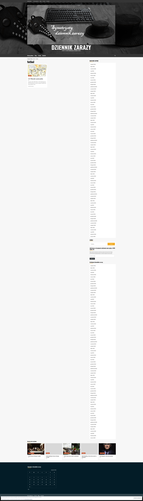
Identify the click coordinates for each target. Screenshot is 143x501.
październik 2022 (93, 167)
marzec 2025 (92, 102)
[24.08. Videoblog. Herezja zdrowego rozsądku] (53, 449)
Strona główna (36, 1)
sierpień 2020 (93, 225)
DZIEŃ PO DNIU (66, 453)
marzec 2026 (92, 75)
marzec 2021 (92, 209)
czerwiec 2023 (93, 149)
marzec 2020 (92, 236)
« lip (28, 489)
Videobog (47, 453)
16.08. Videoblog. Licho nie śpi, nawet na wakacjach (89, 456)
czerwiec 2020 (93, 229)
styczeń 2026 (93, 79)
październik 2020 (93, 220)
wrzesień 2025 (93, 88)
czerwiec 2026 (93, 68)
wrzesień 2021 (93, 196)
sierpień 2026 (93, 64)
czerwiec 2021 (93, 202)
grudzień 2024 (93, 109)
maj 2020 (92, 232)
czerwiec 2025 (93, 95)
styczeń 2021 (93, 214)
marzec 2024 (92, 129)
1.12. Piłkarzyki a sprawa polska (35, 79)
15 (50, 479)
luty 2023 (92, 158)
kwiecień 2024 (93, 126)
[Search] (115, 56)
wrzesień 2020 (93, 223)
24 (29, 484)
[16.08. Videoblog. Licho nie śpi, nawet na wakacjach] (89, 449)
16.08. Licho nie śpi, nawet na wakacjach (71, 456)
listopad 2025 (93, 84)
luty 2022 (92, 185)
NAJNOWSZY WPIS (31, 453)
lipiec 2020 (92, 227)
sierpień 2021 (93, 198)
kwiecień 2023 (93, 153)
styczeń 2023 (93, 160)
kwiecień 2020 (93, 234)
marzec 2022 (92, 182)
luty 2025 (92, 104)
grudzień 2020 (93, 216)
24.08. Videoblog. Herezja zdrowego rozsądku (52, 456)
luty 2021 (92, 211)
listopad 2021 (93, 191)
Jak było (30, 75)
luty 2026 (92, 77)
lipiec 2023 (92, 147)
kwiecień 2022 (93, 180)
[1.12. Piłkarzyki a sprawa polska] (37, 70)
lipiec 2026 (92, 66)
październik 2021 (93, 193)
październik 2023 (93, 140)
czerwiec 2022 (93, 176)
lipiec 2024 (92, 120)
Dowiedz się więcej (31, 86)
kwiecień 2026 (93, 73)
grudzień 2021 (93, 189)
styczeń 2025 (93, 106)
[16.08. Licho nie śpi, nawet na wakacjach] (71, 449)
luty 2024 (92, 131)
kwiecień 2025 (93, 100)
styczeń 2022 (93, 187)
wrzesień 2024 (93, 115)
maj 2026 (92, 71)
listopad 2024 (93, 111)
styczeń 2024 (93, 133)
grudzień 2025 (93, 82)
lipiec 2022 (92, 173)
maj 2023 (92, 151)
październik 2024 (93, 113)
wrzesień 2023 (93, 142)
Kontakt (47, 1)
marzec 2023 (92, 155)
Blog (40, 1)
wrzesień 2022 (93, 169)
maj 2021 (92, 205)
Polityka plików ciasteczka (28, 499)
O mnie (44, 1)
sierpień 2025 (93, 91)
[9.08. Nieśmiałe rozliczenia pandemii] (107, 449)
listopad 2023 (93, 138)
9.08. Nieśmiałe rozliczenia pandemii (106, 456)
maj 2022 (92, 178)
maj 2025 (92, 97)
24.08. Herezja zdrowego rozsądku (34, 456)
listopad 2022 (93, 164)
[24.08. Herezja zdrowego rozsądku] (35, 449)
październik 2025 (93, 86)
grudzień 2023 (93, 135)
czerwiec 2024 (93, 122)
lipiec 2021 (92, 200)
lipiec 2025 (92, 93)
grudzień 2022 (93, 162)
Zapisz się (92, 258)
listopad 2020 (93, 218)
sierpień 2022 (93, 171)
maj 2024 (92, 124)
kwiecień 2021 (93, 207)
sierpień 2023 (93, 144)
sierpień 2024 (93, 117)
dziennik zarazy (71, 47)
